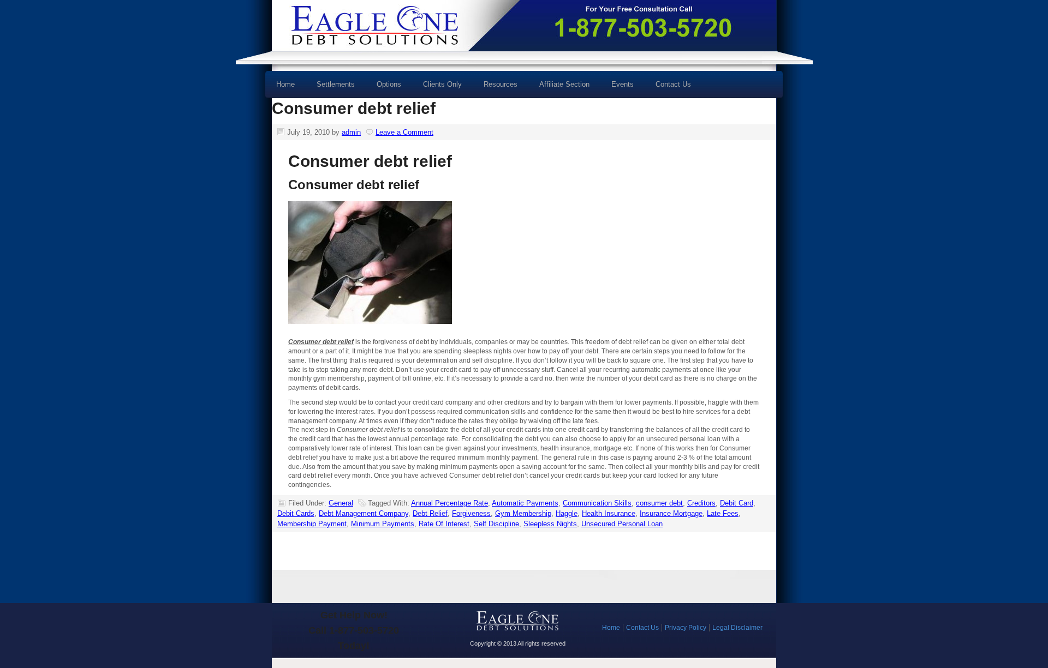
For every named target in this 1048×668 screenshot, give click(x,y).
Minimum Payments (382, 524)
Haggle (566, 513)
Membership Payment (312, 524)
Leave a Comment (404, 132)
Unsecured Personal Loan (622, 524)
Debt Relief (430, 513)
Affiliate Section (564, 84)
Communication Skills (597, 503)
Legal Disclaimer (737, 627)
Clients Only (442, 84)
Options (383, 88)
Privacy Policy (685, 627)
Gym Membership (523, 513)
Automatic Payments (525, 503)
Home (285, 84)
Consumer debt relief (354, 108)
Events (622, 84)
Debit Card (736, 503)
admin (351, 132)
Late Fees (723, 513)
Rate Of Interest (444, 524)
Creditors (701, 503)
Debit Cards (295, 513)
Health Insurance (608, 513)
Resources (495, 88)
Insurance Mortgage (671, 513)
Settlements (336, 84)
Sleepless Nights (550, 524)
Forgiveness (471, 513)
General (341, 503)
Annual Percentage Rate (449, 503)
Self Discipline (496, 524)
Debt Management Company (363, 513)
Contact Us (673, 84)
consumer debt (659, 503)
